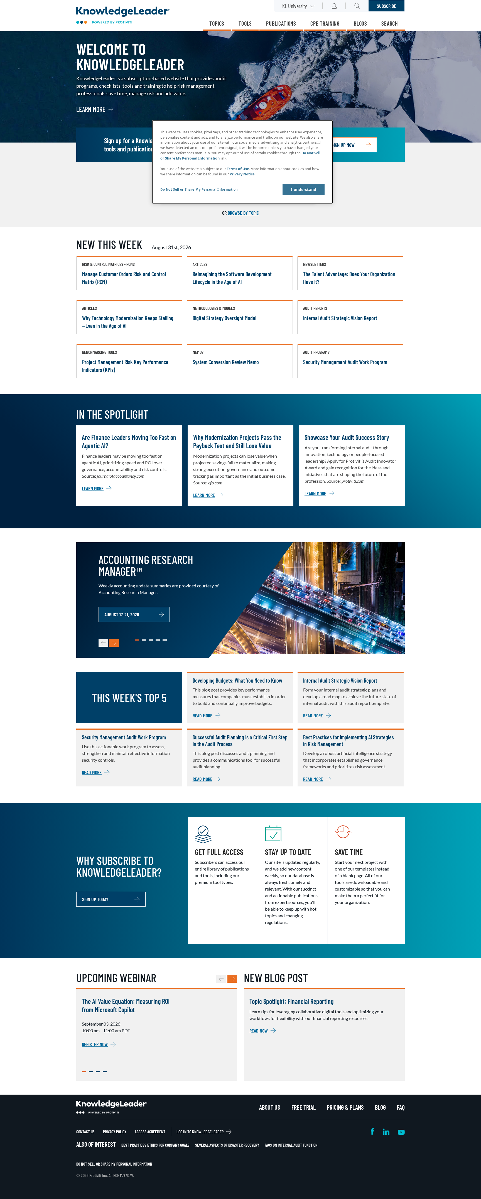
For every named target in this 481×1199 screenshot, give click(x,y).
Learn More (93, 488)
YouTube (401, 1131)
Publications (281, 23)
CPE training (325, 23)
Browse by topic (243, 213)
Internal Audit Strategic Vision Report (340, 318)
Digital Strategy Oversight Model (224, 318)
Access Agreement (150, 1131)
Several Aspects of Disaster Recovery (227, 1144)
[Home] (123, 15)
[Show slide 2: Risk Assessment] (144, 640)
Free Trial (303, 1107)
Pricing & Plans (345, 1107)
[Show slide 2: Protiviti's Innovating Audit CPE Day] (91, 1071)
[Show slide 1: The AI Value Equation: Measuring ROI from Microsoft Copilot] (84, 1071)
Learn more (90, 109)
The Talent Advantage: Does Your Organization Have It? (349, 278)
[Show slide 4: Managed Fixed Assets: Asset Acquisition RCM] (158, 640)
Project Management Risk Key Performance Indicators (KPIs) (125, 366)
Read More (202, 715)
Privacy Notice (242, 174)
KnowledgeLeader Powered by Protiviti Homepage (111, 1107)
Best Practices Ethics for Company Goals (155, 1144)
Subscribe (386, 6)
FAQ (401, 1107)
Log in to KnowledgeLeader (200, 1131)
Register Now (95, 1044)
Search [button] (357, 5)
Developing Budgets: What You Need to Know (237, 680)
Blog (380, 1107)
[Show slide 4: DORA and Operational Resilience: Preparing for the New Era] (105, 1071)
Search (389, 23)
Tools (245, 23)
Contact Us (85, 1131)
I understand (303, 189)
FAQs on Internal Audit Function (291, 1144)
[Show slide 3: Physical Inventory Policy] (151, 640)
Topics (216, 23)
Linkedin (386, 1131)
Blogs (360, 23)
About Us (269, 1107)
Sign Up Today (95, 899)
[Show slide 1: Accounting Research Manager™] (137, 640)
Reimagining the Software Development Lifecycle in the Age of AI (232, 278)
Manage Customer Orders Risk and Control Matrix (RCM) (124, 278)
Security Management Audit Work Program (345, 362)
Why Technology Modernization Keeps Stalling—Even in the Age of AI (127, 322)
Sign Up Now (343, 145)
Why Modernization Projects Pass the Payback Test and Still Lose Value (237, 441)
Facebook (373, 1131)
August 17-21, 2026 (121, 614)
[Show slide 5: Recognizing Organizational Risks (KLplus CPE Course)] (165, 640)
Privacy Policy (114, 1131)
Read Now (258, 1031)
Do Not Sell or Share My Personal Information (114, 1163)
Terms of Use (238, 168)
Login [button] (334, 5)
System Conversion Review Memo (226, 362)
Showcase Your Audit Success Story (347, 437)
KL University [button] (294, 6)
